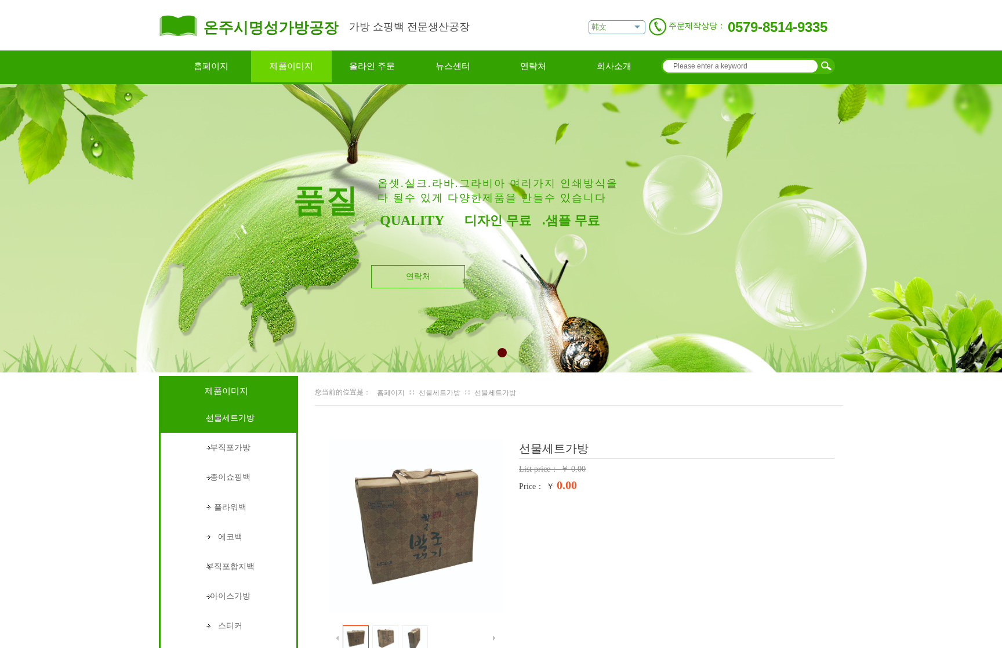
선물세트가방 (439, 393)
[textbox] (739, 66)
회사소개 (614, 66)
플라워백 (230, 507)
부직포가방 (230, 447)
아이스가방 (230, 596)
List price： (540, 469)
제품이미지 (291, 66)
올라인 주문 (372, 66)
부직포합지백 (230, 566)
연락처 (533, 66)
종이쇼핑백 (230, 477)
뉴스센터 (452, 66)
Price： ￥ (536, 486)
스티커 (230, 625)
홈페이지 (211, 66)
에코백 (230, 537)
